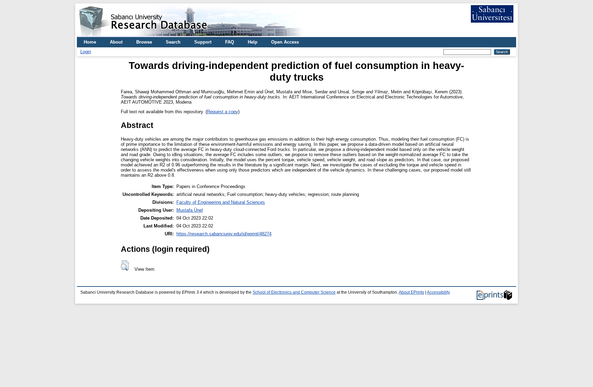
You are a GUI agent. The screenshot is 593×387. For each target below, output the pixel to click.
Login (85, 51)
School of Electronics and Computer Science (294, 292)
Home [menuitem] (90, 42)
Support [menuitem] (202, 42)
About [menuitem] (116, 42)
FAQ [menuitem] (229, 42)
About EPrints (411, 292)
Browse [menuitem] (144, 42)
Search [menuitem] (173, 42)
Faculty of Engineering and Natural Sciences (220, 202)
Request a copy (222, 111)
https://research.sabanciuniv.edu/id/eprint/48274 (223, 233)
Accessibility (438, 292)
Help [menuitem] (252, 42)
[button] (125, 265)
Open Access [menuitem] (285, 42)
